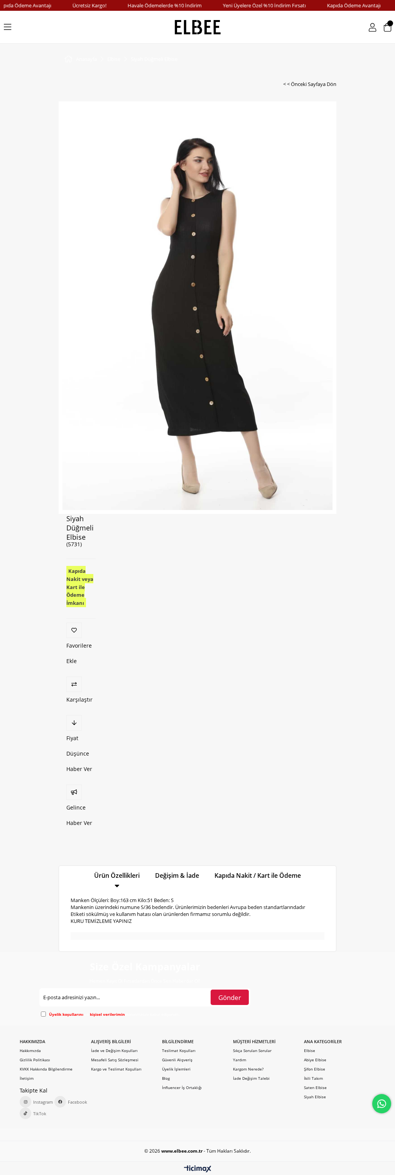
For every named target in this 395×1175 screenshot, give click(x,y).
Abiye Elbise (315, 1059)
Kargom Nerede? (248, 1069)
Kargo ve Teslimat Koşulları (116, 1069)
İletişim (27, 1078)
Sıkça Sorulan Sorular (252, 1050)
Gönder (229, 997)
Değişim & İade (177, 875)
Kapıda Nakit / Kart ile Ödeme (257, 875)
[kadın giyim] (198, 27)
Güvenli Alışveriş (177, 1059)
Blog (166, 1078)
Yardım (239, 1059)
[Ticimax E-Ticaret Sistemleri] (197, 1169)
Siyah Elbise (315, 1096)
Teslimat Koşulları (179, 1050)
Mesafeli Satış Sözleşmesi (114, 1059)
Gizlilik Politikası (35, 1059)
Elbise (309, 1050)
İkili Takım (313, 1078)
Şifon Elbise (314, 1069)
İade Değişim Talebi (251, 1078)
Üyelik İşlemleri (176, 1069)
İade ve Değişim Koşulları (114, 1050)
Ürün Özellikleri (117, 875)
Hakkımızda (30, 1050)
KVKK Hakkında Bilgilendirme (46, 1069)
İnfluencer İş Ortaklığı (182, 1087)
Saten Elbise (315, 1087)
